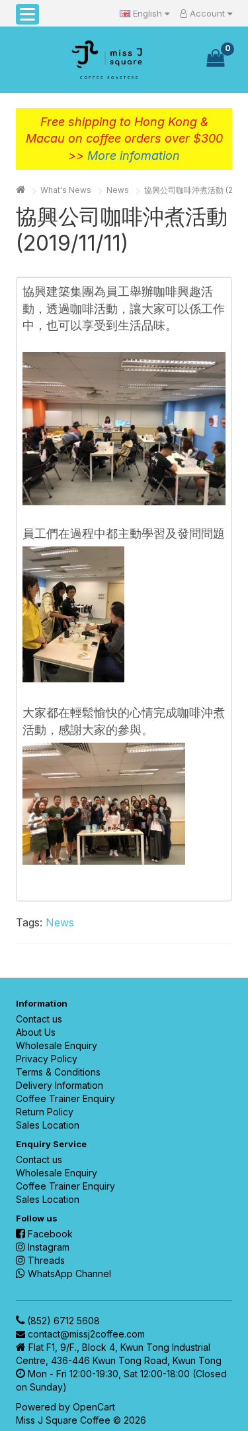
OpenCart (94, 1406)
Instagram (48, 1247)
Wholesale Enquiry (56, 1045)
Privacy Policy (46, 1058)
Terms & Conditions (58, 1072)
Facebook (50, 1233)
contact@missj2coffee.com (86, 1333)
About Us (36, 1032)
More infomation (133, 155)
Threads (46, 1260)
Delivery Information (59, 1085)
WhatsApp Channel (69, 1273)
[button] (27, 14)
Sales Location (47, 1125)
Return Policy (44, 1111)
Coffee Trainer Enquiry (65, 1098)
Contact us (39, 1019)
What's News (65, 190)
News (117, 190)
